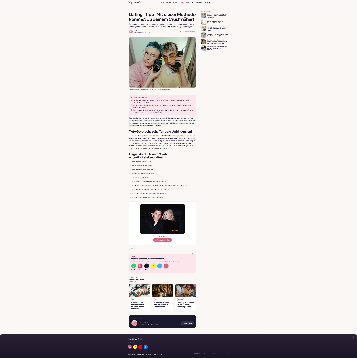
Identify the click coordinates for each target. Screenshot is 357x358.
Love (182, 2)
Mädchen (131, 8)
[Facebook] (146, 347)
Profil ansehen (187, 323)
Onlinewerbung (157, 354)
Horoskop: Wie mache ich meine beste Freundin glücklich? (185, 305)
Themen (207, 2)
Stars (162, 2)
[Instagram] (130, 347)
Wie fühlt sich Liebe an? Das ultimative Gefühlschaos (161, 305)
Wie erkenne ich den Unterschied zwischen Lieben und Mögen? (137, 306)
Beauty (168, 2)
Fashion (175, 2)
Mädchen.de (138, 31)
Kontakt (148, 354)
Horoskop (199, 2)
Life (187, 2)
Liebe (131, 248)
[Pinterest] (140, 347)
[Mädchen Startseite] (134, 2)
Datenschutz (140, 354)
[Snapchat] (135, 347)
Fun (192, 2)
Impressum (131, 354)
